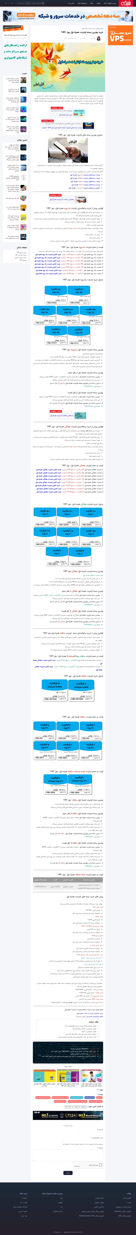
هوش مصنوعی (99, 1202)
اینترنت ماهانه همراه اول (96, 1101)
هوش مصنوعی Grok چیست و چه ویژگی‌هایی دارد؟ (80, 1026)
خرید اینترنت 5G (20, 255)
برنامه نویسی (99, 1198)
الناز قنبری (92, 38)
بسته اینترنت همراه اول (76, 1098)
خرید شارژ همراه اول (65, 115)
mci (98, 1090)
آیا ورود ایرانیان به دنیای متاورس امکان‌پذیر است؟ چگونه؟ (12, 109)
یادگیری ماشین (99, 1207)
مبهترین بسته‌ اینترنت (60, 1101)
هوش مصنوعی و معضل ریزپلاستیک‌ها (84, 1029)
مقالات (98, 3)
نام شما (100, 1129)
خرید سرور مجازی (20, 257)
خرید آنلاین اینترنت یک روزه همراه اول (47, 261)
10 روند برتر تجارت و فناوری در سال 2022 (13, 90)
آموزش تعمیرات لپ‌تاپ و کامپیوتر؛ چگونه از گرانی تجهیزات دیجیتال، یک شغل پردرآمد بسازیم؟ (12, 188)
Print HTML (68, 1107)
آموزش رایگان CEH (125, 1216)
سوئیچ (60, 1202)
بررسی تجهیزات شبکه (110, 3)
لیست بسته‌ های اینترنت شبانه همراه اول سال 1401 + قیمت (62, 127)
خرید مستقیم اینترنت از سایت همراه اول (90, 1013)
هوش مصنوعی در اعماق (89, 1031)
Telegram (83, 1107)
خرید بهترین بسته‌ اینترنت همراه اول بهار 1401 (82, 32)
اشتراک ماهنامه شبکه (20, 1207)
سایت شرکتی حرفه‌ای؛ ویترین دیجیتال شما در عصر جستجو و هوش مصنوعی (13, 168)
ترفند (91, 3)
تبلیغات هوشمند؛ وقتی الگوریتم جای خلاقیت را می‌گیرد (13, 227)
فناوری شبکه (127, 1198)
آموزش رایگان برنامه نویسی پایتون (92, 1211)
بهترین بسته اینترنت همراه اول (60, 1098)
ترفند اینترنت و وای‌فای (123, 1207)
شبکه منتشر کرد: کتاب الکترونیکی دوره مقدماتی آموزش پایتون (77, 1037)
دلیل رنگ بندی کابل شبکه (12, 198)
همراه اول (99, 1098)
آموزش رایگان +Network (123, 1211)
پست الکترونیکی (97, 1138)
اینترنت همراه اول (89, 1098)
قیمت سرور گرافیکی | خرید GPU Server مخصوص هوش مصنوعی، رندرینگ (12, 158)
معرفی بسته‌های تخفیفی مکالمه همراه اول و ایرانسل (44, 1085)
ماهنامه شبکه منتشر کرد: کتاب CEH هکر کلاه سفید (80, 1034)
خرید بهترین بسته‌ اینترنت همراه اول (77, 1101)
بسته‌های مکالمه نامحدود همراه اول (62, 415)
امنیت (129, 1202)
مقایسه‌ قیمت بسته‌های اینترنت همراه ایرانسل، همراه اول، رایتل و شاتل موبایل (91, 1085)
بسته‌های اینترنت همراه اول (43, 1098)
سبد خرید (24, 1216)
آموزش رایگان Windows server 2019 (91, 1216)
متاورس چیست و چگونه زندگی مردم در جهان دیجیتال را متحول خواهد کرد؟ (12, 129)
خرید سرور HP (21, 252)
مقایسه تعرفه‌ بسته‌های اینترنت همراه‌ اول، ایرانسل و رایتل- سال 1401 (68, 1085)
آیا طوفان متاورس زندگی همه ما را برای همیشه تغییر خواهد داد (12, 100)
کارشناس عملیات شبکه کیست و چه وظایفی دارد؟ (12, 237)
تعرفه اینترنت (82, 38)
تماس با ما (71, 3)
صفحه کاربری (23, 1211)
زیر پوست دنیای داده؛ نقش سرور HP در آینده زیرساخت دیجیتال (13, 218)
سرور (57, 1232)
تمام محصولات (58, 1211)
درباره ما (24, 1198)
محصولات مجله (82, 3)
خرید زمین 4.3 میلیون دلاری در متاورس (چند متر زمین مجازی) (12, 119)
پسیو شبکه (22, 260)
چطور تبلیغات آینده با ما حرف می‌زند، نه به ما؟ (13, 208)
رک (62, 1207)
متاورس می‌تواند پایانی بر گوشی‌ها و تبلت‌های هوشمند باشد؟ (12, 80)
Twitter (76, 1107)
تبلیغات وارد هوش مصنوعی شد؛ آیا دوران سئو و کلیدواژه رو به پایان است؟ (12, 148)
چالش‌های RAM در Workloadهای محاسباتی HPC (12, 178)
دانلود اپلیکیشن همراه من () (89, 1016)
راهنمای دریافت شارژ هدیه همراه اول (62, 199)
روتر (61, 1198)
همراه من (69, 1002)
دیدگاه (100, 1148)
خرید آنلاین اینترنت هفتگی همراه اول (48, 469)
